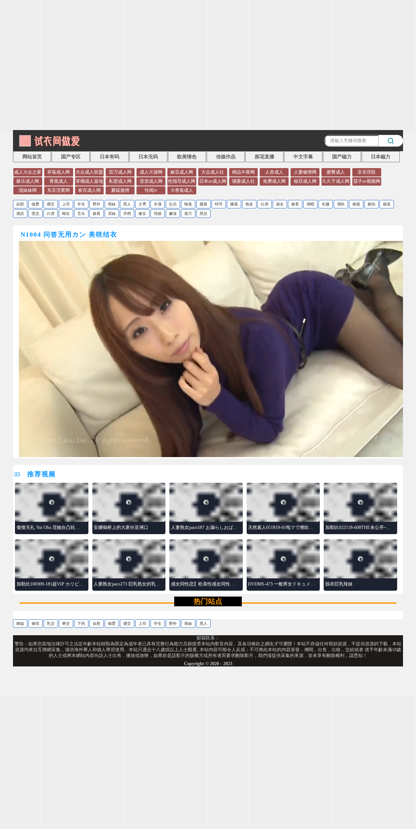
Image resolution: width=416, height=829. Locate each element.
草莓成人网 (58, 172)
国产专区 (71, 156)
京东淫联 (367, 172)
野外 (96, 204)
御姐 (20, 623)
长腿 (326, 204)
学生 (81, 204)
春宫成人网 (89, 190)
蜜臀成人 (336, 172)
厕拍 (371, 204)
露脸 (203, 204)
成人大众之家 (27, 172)
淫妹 (112, 213)
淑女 (280, 204)
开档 (127, 213)
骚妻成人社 (243, 181)
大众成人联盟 (89, 172)
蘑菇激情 (120, 190)
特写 (219, 204)
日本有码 (109, 156)
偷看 (295, 204)
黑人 (127, 204)
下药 (81, 623)
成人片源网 (151, 172)
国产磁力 (342, 156)
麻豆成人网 (181, 172)
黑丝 (203, 213)
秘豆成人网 (305, 181)
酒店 (20, 213)
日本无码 (148, 156)
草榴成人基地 (89, 181)
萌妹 (112, 204)
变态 (35, 213)
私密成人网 (120, 181)
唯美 (188, 204)
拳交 (66, 623)
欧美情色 (187, 156)
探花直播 (264, 156)
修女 (142, 213)
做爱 (35, 204)
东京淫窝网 (58, 190)
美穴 (188, 213)
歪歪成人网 (151, 181)
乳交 (51, 623)
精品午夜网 (243, 172)
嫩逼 (173, 213)
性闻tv (151, 190)
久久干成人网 (335, 181)
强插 (158, 213)
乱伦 (173, 204)
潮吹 (341, 204)
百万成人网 (120, 172)
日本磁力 (380, 156)
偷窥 (356, 204)
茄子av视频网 (366, 181)
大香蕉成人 (181, 190)
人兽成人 (274, 172)
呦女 (66, 213)
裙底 (387, 204)
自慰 (20, 204)
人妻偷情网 (305, 172)
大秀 (142, 204)
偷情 (35, 623)
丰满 (158, 204)
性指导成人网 (181, 181)
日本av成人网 (212, 181)
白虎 (264, 204)
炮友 (249, 204)
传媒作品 (226, 156)
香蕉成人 (58, 181)
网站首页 (32, 156)
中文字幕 (303, 156)
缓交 (51, 204)
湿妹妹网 (28, 190)
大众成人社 (212, 172)
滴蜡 (310, 204)
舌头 (81, 213)
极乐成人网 (27, 181)
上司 (66, 204)
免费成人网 (274, 181)
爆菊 (234, 204)
